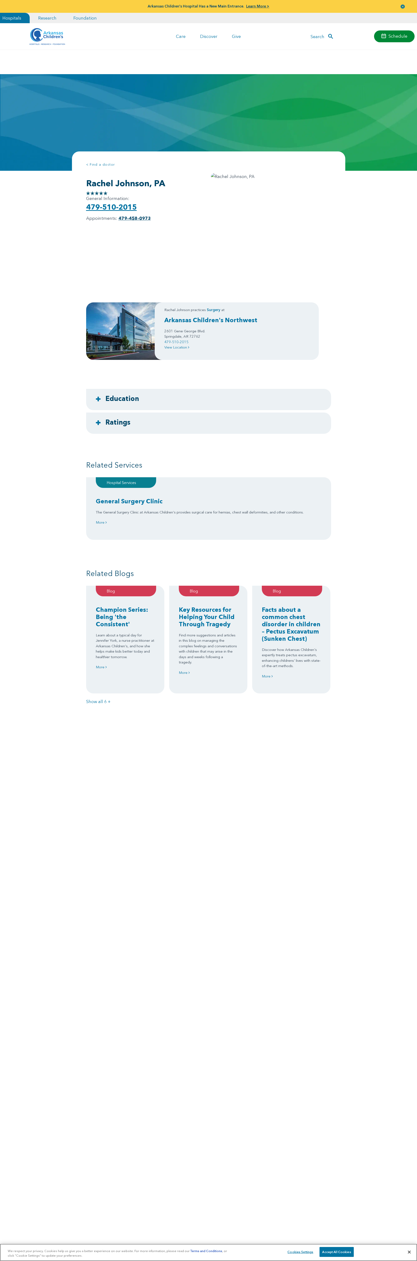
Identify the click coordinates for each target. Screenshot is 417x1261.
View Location (176, 347)
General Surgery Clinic (129, 501)
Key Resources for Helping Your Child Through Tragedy (207, 617)
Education (122, 398)
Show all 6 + (98, 701)
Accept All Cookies (336, 1252)
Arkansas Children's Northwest (210, 320)
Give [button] (236, 36)
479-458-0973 (134, 218)
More (100, 522)
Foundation (85, 18)
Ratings (117, 422)
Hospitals (11, 18)
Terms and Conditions (206, 1251)
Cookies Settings (300, 1252)
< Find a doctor (100, 164)
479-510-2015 (111, 207)
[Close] (409, 1252)
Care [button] (181, 36)
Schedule (398, 36)
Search (317, 36)
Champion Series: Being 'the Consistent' (122, 617)
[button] (403, 6)
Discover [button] (208, 36)
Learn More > (257, 6)
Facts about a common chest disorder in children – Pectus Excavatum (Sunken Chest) (291, 624)
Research (47, 18)
